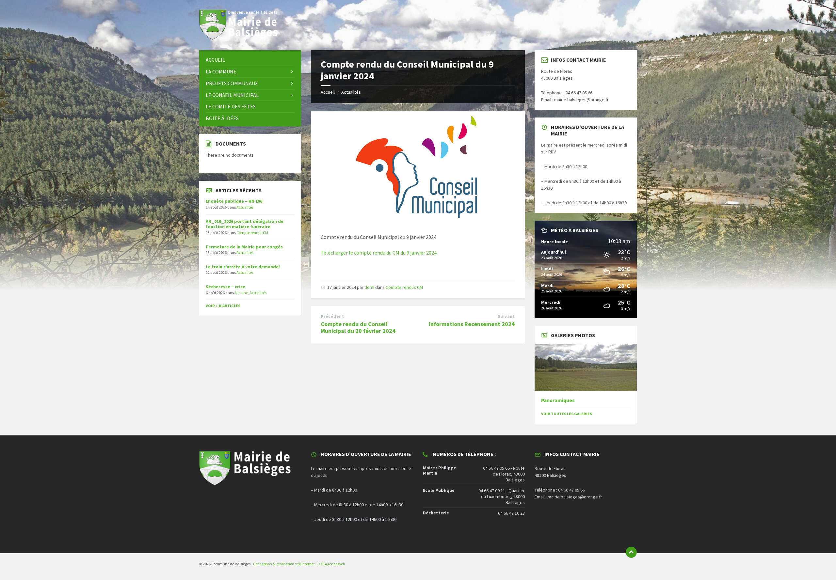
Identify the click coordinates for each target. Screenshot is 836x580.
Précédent (332, 316)
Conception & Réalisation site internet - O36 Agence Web (299, 563)
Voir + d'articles (223, 305)
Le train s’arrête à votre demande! (243, 267)
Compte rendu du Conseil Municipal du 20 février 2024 (358, 327)
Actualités (351, 92)
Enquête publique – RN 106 (234, 201)
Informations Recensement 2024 (472, 324)
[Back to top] (631, 552)
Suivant (506, 316)
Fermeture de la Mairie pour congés (244, 247)
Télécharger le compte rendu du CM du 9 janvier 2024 (379, 252)
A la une (241, 292)
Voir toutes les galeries (566, 413)
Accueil (328, 92)
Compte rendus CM (404, 287)
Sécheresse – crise (225, 287)
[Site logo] (241, 37)
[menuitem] (250, 60)
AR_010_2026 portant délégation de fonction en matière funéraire (244, 224)
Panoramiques (558, 400)
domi (369, 287)
